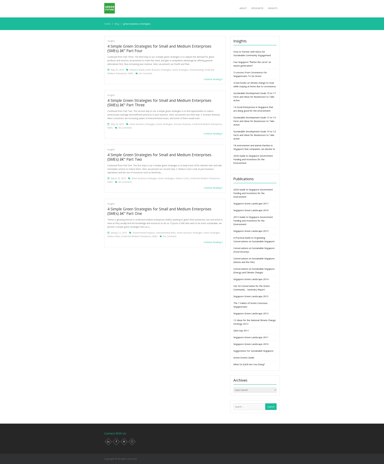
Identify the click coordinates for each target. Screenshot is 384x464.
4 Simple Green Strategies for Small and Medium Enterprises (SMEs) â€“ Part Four (159, 48)
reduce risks (113, 236)
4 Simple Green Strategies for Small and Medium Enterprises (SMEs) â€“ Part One (159, 211)
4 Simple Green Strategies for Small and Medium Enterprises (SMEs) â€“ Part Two (159, 157)
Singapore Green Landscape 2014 (250, 279)
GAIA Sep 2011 (241, 330)
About (243, 8)
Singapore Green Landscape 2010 (250, 344)
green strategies (180, 69)
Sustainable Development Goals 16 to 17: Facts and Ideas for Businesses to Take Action (254, 97)
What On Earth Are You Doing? (249, 364)
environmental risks (166, 232)
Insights (273, 8)
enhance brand (137, 69)
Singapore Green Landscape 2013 (250, 296)
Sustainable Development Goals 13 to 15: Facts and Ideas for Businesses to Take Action (254, 121)
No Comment (145, 73)
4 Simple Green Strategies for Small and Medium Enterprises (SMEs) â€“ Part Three (159, 102)
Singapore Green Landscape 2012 (250, 313)
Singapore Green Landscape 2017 (250, 203)
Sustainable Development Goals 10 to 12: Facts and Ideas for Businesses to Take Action (254, 135)
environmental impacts (144, 232)
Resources (257, 8)
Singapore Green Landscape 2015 (250, 230)
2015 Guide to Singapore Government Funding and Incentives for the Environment (253, 220)
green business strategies (158, 69)
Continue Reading (212, 79)
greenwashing (196, 69)
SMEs (130, 73)
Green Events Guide (243, 357)
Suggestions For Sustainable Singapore (253, 350)
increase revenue (182, 124)
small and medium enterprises (207, 124)
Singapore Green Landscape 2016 (250, 210)
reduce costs (182, 178)
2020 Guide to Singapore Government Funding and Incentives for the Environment (253, 159)
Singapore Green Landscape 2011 (250, 337)
